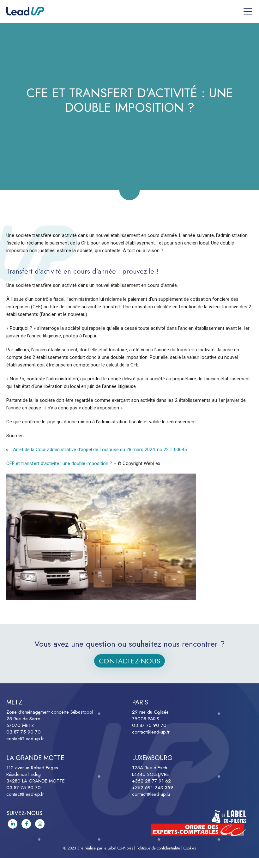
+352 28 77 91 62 (151, 780)
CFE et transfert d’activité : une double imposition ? (59, 463)
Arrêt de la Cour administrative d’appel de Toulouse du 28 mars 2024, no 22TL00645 (100, 449)
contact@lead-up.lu (151, 794)
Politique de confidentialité (158, 848)
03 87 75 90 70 (23, 731)
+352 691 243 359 (152, 787)
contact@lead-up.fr (25, 738)
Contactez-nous (129, 661)
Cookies (190, 848)
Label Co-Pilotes (120, 848)
